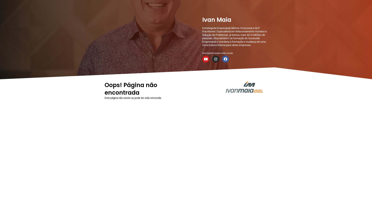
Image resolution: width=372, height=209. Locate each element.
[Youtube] (205, 59)
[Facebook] (225, 59)
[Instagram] (215, 59)
